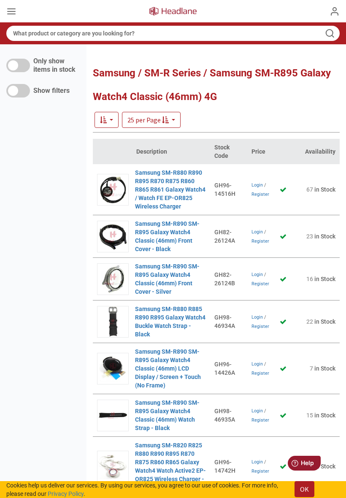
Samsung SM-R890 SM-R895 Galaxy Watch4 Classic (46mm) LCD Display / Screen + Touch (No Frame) (168, 368)
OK (304, 489)
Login (257, 185)
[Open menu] (11, 12)
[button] (151, 120)
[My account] (335, 11)
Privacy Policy (66, 493)
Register (260, 194)
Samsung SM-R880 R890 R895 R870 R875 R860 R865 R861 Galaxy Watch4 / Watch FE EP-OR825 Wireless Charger (170, 189)
